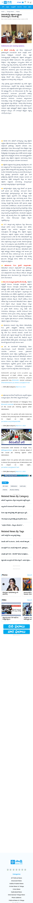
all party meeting (14, 490)
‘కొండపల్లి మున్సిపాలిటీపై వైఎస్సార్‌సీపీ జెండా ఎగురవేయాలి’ (15, 519)
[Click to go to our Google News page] (25, 869)
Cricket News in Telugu (16, 886)
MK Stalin (5, 486)
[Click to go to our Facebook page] (8, 869)
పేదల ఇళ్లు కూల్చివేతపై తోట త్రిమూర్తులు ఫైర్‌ (16, 513)
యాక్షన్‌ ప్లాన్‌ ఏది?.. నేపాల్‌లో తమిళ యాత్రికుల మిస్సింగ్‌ (16, 554)
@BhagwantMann (6, 450)
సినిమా (25, 7)
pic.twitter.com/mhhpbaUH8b (10, 422)
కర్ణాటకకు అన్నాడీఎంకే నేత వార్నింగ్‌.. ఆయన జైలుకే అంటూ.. (16, 560)
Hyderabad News (16, 892)
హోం (3, 7)
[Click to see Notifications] (31, 2)
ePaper (19, 2)
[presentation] (3, 584)
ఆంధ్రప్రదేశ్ (13, 7)
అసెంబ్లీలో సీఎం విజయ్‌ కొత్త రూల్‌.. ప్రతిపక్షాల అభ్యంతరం (16, 548)
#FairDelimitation (6, 383)
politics (18, 12)
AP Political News (16, 878)
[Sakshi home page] (16, 862)
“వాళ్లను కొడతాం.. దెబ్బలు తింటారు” (16, 525)
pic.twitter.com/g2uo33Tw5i (10, 467)
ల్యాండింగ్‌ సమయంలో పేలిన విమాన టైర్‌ (16, 507)
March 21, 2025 (21, 426)
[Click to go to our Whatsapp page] (11, 869)
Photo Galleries (16, 898)
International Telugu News (16, 895)
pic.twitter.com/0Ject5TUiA (21, 383)
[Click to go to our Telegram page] (22, 869)
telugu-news (10, 12)
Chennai (5, 490)
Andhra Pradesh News (16, 884)
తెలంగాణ (19, 7)
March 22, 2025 (21, 387)
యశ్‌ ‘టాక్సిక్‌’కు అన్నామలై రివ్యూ (15, 535)
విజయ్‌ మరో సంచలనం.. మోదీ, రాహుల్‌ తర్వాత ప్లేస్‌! (16, 542)
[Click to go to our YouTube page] (19, 869)
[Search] (23, 2)
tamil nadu (23, 486)
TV (28, 2)
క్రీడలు (30, 7)
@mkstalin (15, 380)
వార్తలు (7, 7)
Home (2, 12)
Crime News (16, 889)
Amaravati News (16, 881)
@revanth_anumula (7, 404)
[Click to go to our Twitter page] (13, 869)
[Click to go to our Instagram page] (16, 869)
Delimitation (14, 486)
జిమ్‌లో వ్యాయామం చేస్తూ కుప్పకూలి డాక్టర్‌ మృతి (16, 500)
